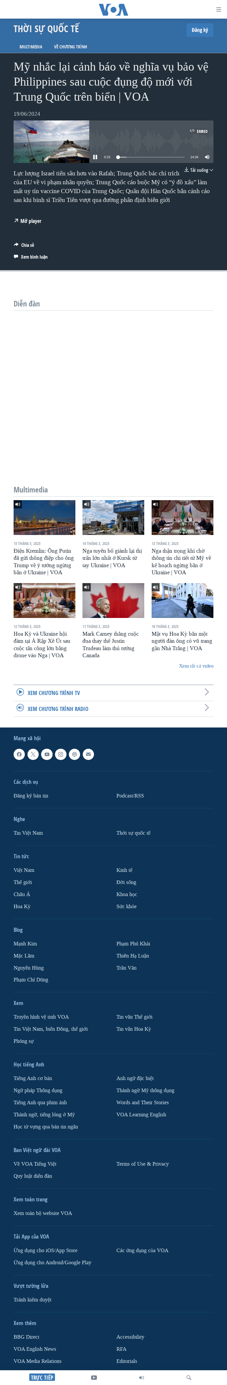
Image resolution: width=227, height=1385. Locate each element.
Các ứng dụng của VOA (142, 1250)
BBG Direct (26, 1337)
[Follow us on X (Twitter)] (33, 754)
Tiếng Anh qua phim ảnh (40, 1102)
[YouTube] (94, 1377)
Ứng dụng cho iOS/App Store (45, 1250)
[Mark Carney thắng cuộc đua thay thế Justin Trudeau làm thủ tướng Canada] (113, 600)
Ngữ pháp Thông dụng (38, 1090)
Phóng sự (24, 1041)
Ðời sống (126, 882)
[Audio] (141, 1377)
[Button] (24, 246)
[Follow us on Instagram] (60, 754)
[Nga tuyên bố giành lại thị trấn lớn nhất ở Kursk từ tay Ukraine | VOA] (113, 517)
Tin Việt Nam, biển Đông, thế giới (51, 1029)
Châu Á (22, 894)
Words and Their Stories (142, 1102)
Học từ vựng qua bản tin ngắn (46, 1126)
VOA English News (35, 1348)
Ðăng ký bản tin (31, 795)
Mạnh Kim (25, 943)
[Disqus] (113, 384)
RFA (121, 1348)
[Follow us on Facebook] (19, 754)
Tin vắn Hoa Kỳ (133, 1029)
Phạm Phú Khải (133, 943)
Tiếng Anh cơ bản (33, 1078)
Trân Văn (126, 967)
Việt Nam (24, 870)
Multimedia (31, 47)
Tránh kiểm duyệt (32, 1299)
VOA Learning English (141, 1114)
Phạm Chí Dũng (31, 979)
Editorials (126, 1361)
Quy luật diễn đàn (33, 1176)
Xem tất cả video (196, 666)
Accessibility (130, 1337)
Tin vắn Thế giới (134, 1017)
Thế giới (23, 882)
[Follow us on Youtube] (46, 754)
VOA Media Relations (37, 1361)
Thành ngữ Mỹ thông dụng (145, 1090)
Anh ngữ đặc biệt (135, 1078)
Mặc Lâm (24, 955)
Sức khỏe (126, 906)
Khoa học (126, 894)
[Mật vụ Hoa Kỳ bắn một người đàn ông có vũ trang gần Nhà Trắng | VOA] (182, 600)
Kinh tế (124, 870)
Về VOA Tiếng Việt (35, 1164)
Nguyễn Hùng (29, 967)
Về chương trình (70, 47)
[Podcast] (74, 754)
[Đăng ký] (88, 754)
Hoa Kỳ (22, 906)
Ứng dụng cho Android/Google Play (52, 1262)
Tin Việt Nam (28, 832)
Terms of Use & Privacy (142, 1164)
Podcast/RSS (130, 795)
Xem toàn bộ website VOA (43, 1213)
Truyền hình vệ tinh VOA (41, 1017)
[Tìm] (189, 1377)
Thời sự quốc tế (133, 832)
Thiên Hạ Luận (132, 955)
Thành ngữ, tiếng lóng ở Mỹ (44, 1114)
